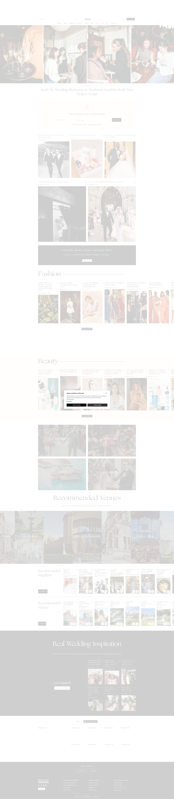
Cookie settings (97, 405)
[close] (106, 393)
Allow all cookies (77, 405)
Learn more (69, 401)
